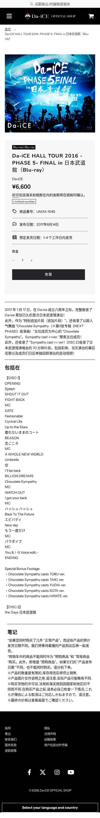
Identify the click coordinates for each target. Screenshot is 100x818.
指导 (8, 728)
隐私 (47, 728)
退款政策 (11, 751)
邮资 (15, 195)
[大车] (89, 16)
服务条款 (11, 745)
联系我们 (11, 739)
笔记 (8, 734)
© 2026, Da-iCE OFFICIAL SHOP (50, 790)
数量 (15, 251)
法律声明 (50, 734)
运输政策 (50, 739)
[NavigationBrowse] (9, 16)
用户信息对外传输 (55, 745)
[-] (13, 260)
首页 (8, 29)
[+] (31, 260)
